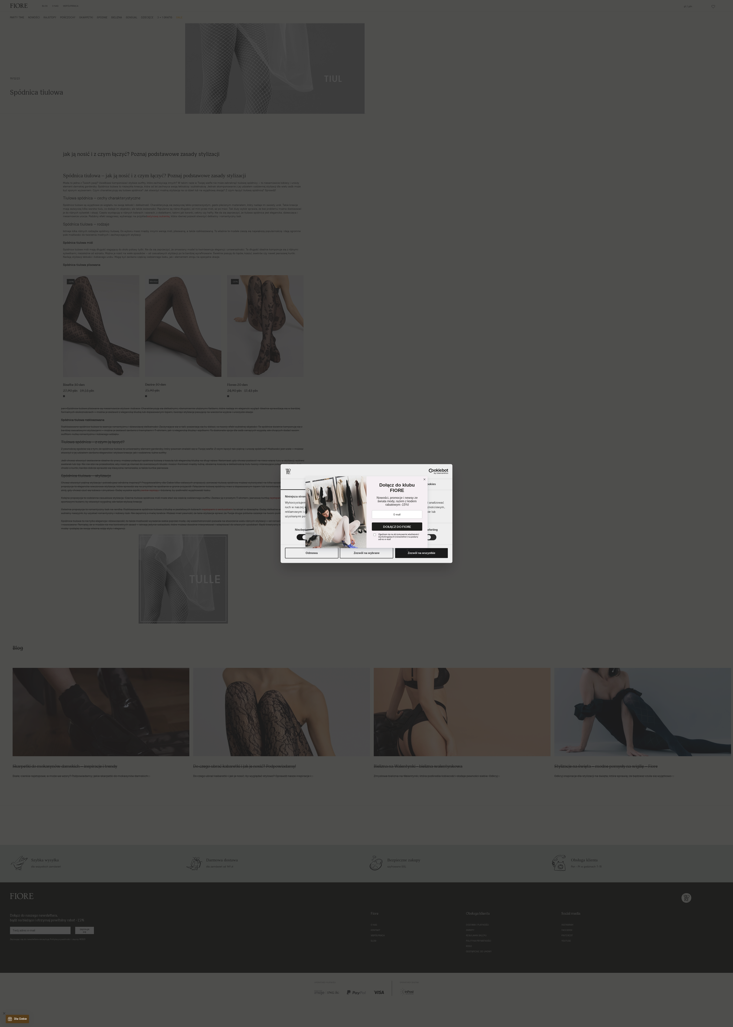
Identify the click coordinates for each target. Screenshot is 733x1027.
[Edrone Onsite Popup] (366, 513)
